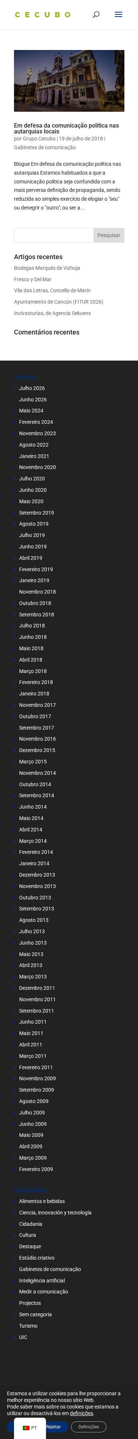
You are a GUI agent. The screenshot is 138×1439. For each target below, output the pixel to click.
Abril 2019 (30, 558)
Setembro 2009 (36, 1090)
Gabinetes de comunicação (45, 147)
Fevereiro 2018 (36, 682)
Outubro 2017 (35, 716)
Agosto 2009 (34, 1101)
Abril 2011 (30, 1045)
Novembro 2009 (37, 1078)
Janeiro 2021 (34, 456)
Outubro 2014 (35, 784)
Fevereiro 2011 (36, 1067)
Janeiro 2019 (34, 580)
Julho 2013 (32, 931)
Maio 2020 (31, 501)
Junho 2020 (33, 490)
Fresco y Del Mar (33, 279)
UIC (23, 1337)
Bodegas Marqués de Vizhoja (47, 268)
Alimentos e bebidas (42, 1201)
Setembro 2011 (36, 1011)
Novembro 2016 (37, 739)
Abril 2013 (30, 965)
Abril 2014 (30, 830)
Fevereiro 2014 (36, 852)
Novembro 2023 (37, 433)
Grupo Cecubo (39, 139)
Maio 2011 (31, 1033)
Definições (88, 1426)
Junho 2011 (33, 1022)
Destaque (30, 1246)
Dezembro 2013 (37, 875)
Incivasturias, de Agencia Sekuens (52, 313)
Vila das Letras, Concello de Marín (52, 290)
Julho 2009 (32, 1113)
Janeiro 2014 (34, 863)
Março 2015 (33, 762)
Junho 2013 (33, 943)
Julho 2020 (32, 479)
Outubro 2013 (35, 898)
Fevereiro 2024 (36, 422)
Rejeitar (53, 1426)
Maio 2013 (31, 954)
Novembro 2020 (37, 467)
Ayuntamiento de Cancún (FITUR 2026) (58, 302)
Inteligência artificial (42, 1281)
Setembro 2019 (36, 513)
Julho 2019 (32, 535)
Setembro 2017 (36, 728)
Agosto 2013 (34, 920)
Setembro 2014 (36, 795)
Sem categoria (35, 1314)
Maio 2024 (31, 411)
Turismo (28, 1326)
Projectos (30, 1303)
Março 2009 (33, 1158)
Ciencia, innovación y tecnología (55, 1213)
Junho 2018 (33, 637)
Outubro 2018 (35, 603)
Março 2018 (33, 671)
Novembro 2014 (37, 773)
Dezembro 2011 (37, 988)
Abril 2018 (30, 660)
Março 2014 (33, 841)
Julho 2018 (32, 626)
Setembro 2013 (36, 909)
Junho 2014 (33, 807)
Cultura (27, 1235)
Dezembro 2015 (37, 750)
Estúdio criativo (36, 1258)
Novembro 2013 (37, 886)
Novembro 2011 (37, 999)
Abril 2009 (30, 1146)
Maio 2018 (31, 648)
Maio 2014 (31, 818)
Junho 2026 (33, 399)
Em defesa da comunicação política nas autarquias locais (66, 128)
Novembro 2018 (37, 592)
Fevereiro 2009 (36, 1169)
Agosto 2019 (34, 524)
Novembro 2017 (37, 705)
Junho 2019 (33, 547)
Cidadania (30, 1224)
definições (81, 1413)
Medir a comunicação (43, 1292)
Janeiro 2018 (34, 694)
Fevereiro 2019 (36, 569)
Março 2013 (33, 977)
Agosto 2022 (34, 445)
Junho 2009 (33, 1124)
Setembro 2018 (36, 615)
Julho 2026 (32, 388)
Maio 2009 (31, 1135)
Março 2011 (33, 1056)
